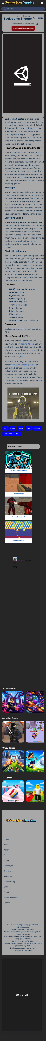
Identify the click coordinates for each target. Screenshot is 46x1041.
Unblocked (8, 433)
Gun (28, 428)
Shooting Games (10, 718)
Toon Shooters (18, 493)
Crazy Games (8, 748)
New (6, 844)
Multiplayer (8, 866)
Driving (6, 860)
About (6, 892)
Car (5, 855)
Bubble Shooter (18, 540)
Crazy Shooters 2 (18, 517)
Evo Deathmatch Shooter (18, 470)
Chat (6, 887)
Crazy (21, 428)
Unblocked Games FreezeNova (22, 23)
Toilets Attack (27, 344)
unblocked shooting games (22, 364)
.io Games (8, 876)
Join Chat (22, 995)
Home (6, 839)
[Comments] (37, 23)
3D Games (7, 777)
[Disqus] (22, 586)
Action (12, 428)
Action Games (9, 688)
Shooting (36, 428)
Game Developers (11, 897)
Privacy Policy (9, 882)
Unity (17, 433)
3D (5, 428)
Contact (7, 903)
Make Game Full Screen (23, 28)
